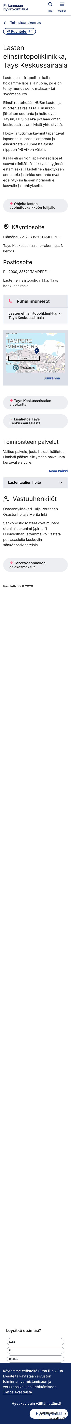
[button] (35, 1341)
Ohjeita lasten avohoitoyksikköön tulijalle (32, 206)
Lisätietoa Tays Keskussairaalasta (24, 421)
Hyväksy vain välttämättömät (36, 1403)
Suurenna (51, 378)
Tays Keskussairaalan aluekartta (30, 403)
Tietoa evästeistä (17, 1392)
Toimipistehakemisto (25, 23)
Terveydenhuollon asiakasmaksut (27, 565)
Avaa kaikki (58, 471)
